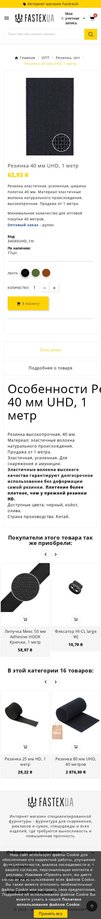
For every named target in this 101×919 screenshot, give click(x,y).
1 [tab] (45, 153)
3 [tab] (55, 153)
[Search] (90, 34)
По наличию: (19, 248)
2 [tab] (50, 153)
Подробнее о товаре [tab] (51, 368)
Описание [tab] (50, 350)
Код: (11, 236)
